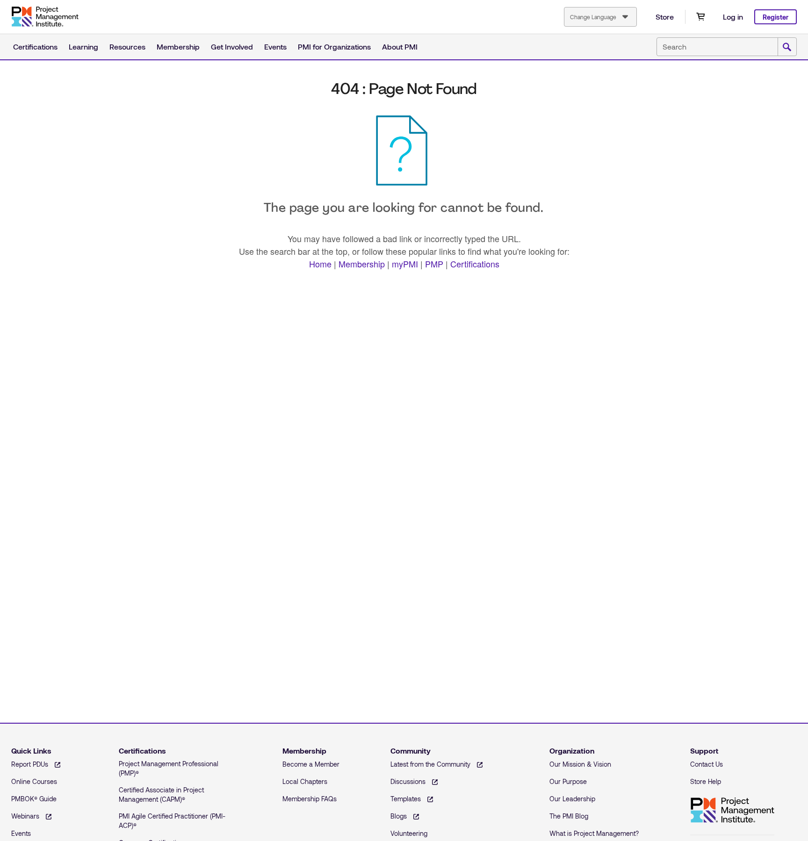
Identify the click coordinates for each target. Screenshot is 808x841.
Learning (83, 46)
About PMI (400, 46)
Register (775, 17)
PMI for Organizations (334, 46)
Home (320, 264)
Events (275, 46)
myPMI (405, 264)
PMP (434, 264)
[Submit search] (787, 47)
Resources (127, 46)
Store (665, 16)
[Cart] (700, 16)
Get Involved (232, 46)
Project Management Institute (45, 17)
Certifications (35, 46)
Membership (178, 46)
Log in (733, 16)
